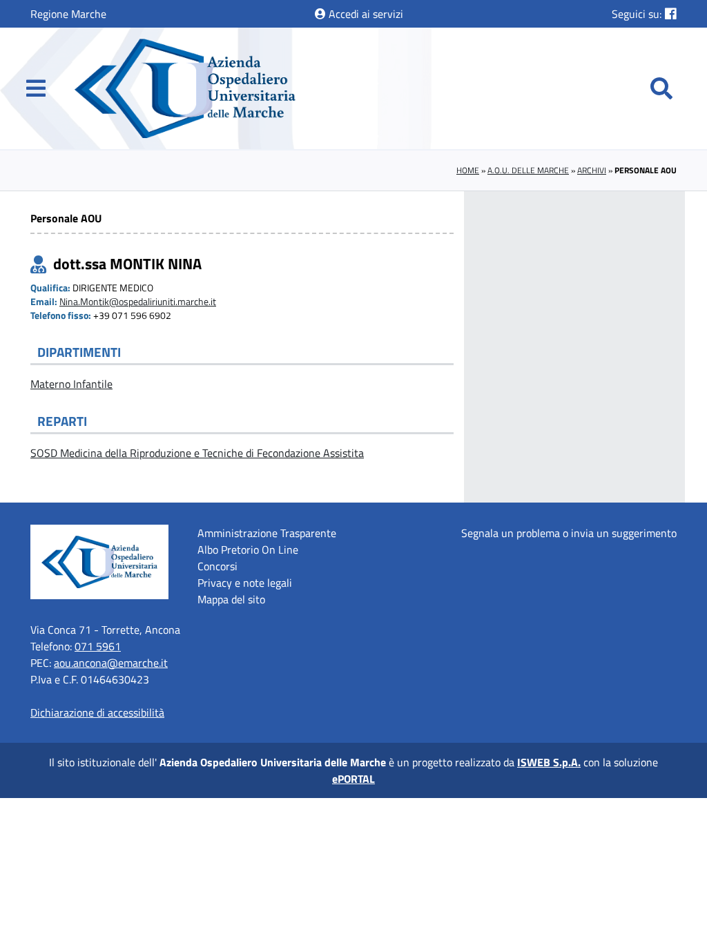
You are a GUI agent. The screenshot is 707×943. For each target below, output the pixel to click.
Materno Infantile (71, 384)
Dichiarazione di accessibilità (97, 712)
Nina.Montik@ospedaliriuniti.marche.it (137, 302)
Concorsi (217, 566)
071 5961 (98, 646)
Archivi (591, 170)
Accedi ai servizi (364, 14)
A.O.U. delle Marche (528, 170)
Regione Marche (68, 14)
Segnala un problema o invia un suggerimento (569, 533)
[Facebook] (671, 13)
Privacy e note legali (244, 582)
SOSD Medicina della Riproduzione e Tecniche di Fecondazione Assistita (197, 453)
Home (467, 170)
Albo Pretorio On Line (247, 549)
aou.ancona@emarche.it (111, 662)
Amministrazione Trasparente (266, 533)
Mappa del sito (231, 599)
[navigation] (36, 88)
